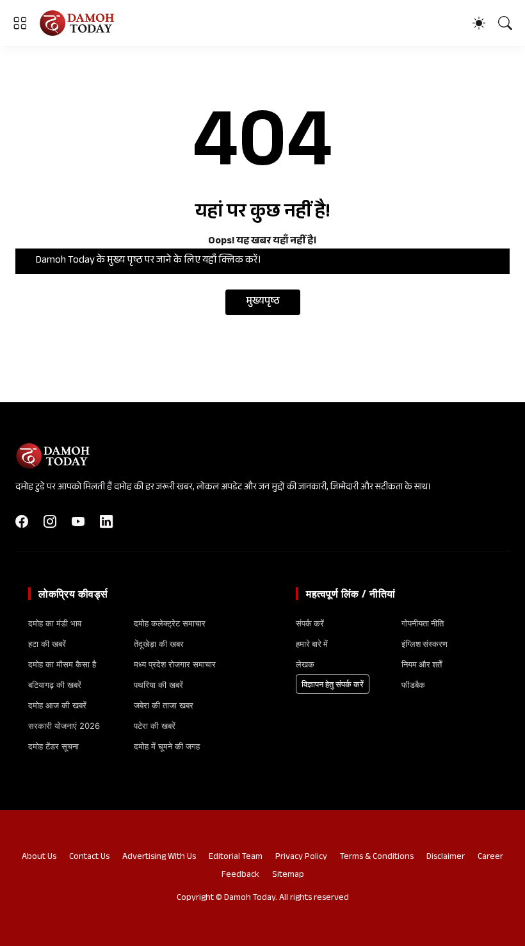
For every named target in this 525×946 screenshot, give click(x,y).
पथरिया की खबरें (158, 685)
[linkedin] (106, 521)
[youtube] (78, 521)
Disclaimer (445, 857)
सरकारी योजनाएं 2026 (64, 726)
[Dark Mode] (478, 23)
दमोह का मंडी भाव (54, 623)
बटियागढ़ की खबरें (54, 685)
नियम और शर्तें (421, 664)
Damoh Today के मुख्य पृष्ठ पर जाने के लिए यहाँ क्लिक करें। (148, 261)
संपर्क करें (310, 623)
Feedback (240, 875)
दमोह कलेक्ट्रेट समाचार (170, 623)
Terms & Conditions (377, 857)
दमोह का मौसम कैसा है (62, 664)
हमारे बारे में (312, 643)
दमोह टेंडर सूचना (53, 746)
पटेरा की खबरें (154, 726)
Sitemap (288, 875)
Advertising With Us (159, 857)
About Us (39, 857)
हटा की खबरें (47, 644)
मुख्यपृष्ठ (263, 302)
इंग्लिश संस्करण (424, 643)
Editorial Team (235, 857)
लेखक (305, 664)
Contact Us (89, 857)
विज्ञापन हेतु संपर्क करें (333, 684)
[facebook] (21, 521)
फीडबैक (413, 684)
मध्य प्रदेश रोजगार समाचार (175, 664)
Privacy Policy (301, 857)
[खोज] (505, 23)
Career (490, 857)
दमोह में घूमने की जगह (167, 746)
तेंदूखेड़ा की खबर (159, 644)
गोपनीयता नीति (422, 623)
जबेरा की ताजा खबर (163, 705)
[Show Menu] (20, 23)
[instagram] (50, 521)
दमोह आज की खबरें (57, 705)
